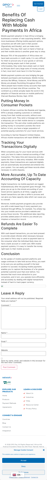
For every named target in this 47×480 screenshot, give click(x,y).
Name (4, 333)
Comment (6, 305)
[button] (44, 450)
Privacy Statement (24, 477)
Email (4, 341)
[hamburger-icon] (18, 5)
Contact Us (34, 477)
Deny (23, 466)
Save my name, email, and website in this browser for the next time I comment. (23, 361)
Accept (23, 460)
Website (4, 350)
